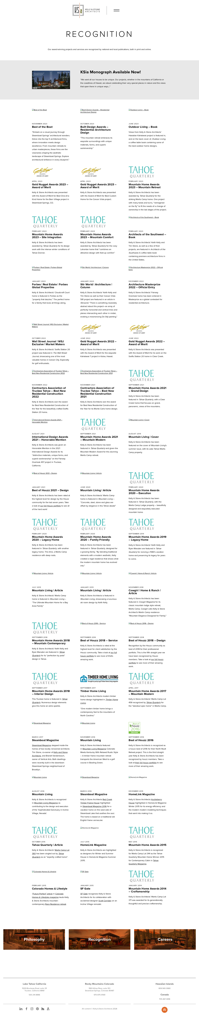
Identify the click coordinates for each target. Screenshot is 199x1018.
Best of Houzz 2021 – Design (50, 490)
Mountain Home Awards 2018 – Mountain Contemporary (51, 642)
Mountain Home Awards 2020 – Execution (144, 492)
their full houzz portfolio (146, 762)
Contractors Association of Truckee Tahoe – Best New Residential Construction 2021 (97, 392)
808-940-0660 (165, 988)
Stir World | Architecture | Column (96, 286)
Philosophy (34, 939)
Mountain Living (90, 740)
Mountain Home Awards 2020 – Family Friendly (95, 538)
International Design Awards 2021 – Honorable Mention (50, 438)
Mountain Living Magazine (94, 749)
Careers (165, 939)
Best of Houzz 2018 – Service (99, 640)
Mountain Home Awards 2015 (147, 845)
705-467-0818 (164, 999)
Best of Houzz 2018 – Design (147, 640)
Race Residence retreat (55, 904)
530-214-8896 (34, 995)
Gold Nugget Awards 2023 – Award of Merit (50, 186)
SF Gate (85, 888)
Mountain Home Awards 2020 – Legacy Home (47, 538)
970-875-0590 (99, 995)
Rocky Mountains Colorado (99, 983)
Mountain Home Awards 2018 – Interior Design (51, 692)
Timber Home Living (93, 691)
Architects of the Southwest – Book (147, 236)
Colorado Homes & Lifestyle (49, 888)
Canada (165, 994)
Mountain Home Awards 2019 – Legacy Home (147, 538)
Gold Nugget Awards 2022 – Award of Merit (98, 343)
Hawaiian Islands (165, 983)
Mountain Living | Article (95, 490)
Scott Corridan (104, 900)
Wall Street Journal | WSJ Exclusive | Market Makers (48, 343)
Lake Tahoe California (34, 983)
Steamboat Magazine (45, 740)
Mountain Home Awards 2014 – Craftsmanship (147, 890)
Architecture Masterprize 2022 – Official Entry (144, 286)
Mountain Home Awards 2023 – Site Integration (47, 236)
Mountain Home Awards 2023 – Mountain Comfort (97, 236)
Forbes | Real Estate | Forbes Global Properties (50, 286)
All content (86, 1009)
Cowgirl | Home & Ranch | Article (145, 592)
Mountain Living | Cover (144, 437)
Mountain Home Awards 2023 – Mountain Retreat (145, 186)
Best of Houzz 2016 (141, 740)
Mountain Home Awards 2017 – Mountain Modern (147, 692)
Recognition (99, 939)
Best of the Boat (42, 127)
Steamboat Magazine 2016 (95, 806)
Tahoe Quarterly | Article (47, 845)
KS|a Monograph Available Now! (110, 72)
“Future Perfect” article (42, 894)
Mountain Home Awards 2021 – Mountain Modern (99, 438)
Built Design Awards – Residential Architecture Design (95, 129)
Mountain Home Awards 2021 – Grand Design (147, 389)
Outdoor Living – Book (143, 127)
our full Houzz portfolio (50, 506)
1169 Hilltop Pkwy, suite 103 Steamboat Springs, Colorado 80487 (99, 989)
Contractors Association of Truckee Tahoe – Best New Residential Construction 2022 (49, 392)
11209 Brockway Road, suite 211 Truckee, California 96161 (34, 989)
